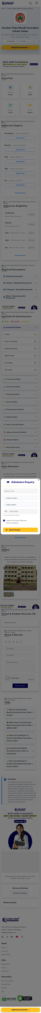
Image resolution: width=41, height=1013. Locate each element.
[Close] (38, 480)
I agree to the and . (16, 522)
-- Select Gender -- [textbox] (11, 505)
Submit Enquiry (14, 530)
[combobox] (20, 498)
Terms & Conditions (12, 523)
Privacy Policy (19, 520)
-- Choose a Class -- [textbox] (11, 498)
